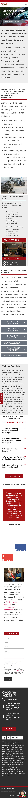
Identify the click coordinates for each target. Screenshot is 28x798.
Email (6, 663)
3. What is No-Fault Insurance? (10, 450)
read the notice (19, 670)
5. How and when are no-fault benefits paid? (12, 466)
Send (8, 679)
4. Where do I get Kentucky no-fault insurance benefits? (13, 458)
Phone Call (13, 663)
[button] (25, 4)
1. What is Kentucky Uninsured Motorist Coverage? (10, 431)
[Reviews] (20, 546)
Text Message (9, 665)
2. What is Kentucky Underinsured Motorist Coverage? (11, 441)
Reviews (20, 550)
